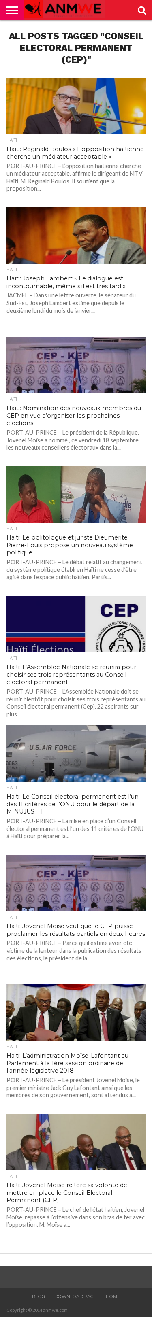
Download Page (75, 1296)
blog (38, 1296)
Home (113, 1296)
